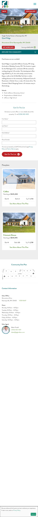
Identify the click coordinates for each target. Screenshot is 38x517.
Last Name (5, 126)
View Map (22, 301)
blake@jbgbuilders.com (18, 332)
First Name (5, 119)
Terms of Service (11, 149)
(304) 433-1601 (24, 114)
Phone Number (6, 140)
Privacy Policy (16, 510)
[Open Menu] (34, 4)
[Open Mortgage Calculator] (34, 47)
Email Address (6, 133)
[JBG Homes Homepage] (5, 4)
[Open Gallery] (19, 21)
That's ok (33, 514)
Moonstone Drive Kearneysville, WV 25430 (16, 42)
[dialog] (19, 511)
